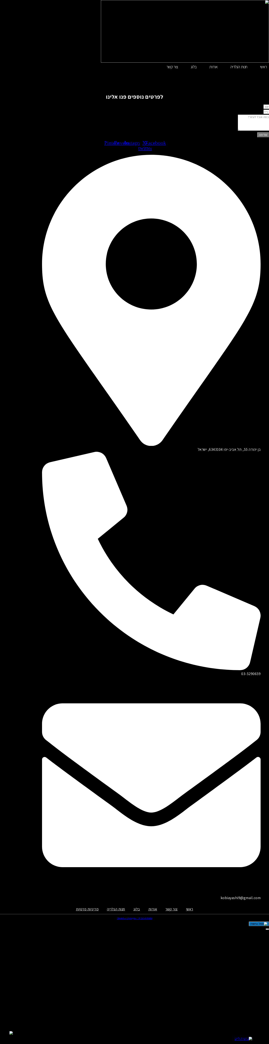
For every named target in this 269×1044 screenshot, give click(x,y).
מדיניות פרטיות (87, 909)
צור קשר (172, 67)
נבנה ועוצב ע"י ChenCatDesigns (134, 917)
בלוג (194, 67)
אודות (213, 67)
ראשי (263, 67)
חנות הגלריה (238, 67)
